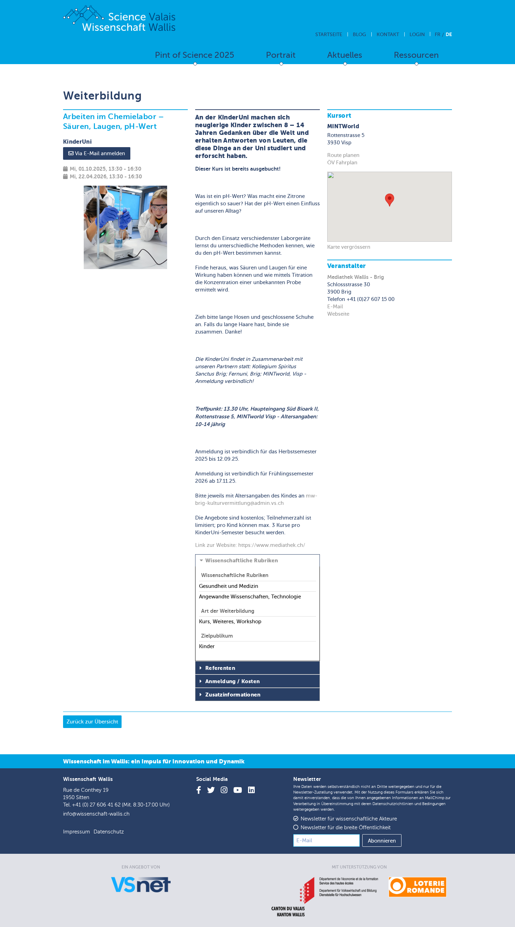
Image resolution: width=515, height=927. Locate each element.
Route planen (343, 155)
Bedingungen (434, 804)
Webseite (338, 314)
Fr (437, 34)
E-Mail (335, 306)
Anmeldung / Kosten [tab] (232, 681)
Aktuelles (344, 55)
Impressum (76, 832)
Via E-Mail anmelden (99, 153)
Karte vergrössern (348, 247)
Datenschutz (109, 832)
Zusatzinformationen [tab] (233, 695)
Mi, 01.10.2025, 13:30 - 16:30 (105, 169)
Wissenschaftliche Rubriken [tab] (241, 560)
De (449, 34)
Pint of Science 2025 (194, 55)
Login (417, 34)
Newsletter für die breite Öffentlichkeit (346, 828)
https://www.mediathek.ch (270, 545)
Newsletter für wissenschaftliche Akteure (349, 819)
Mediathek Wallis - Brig (355, 277)
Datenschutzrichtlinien (392, 804)
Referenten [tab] (220, 668)
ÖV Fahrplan (342, 162)
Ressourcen (416, 55)
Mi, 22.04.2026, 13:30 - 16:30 (106, 176)
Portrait (281, 55)
